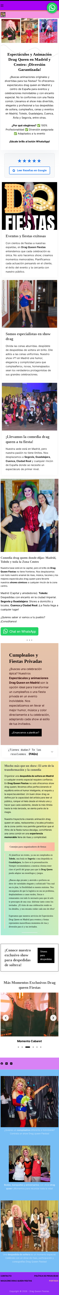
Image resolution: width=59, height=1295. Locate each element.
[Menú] (2, 5)
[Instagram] (11, 1063)
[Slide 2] (22, 1047)
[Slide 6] (41, 1047)
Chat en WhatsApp (22, 631)
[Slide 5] (37, 1047)
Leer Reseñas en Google (31, 170)
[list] (30, 1018)
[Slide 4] (33, 1047)
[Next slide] (53, 1018)
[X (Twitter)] (6, 1063)
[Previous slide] (6, 1018)
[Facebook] (2, 1063)
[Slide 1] (18, 1047)
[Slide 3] (27, 1047)
